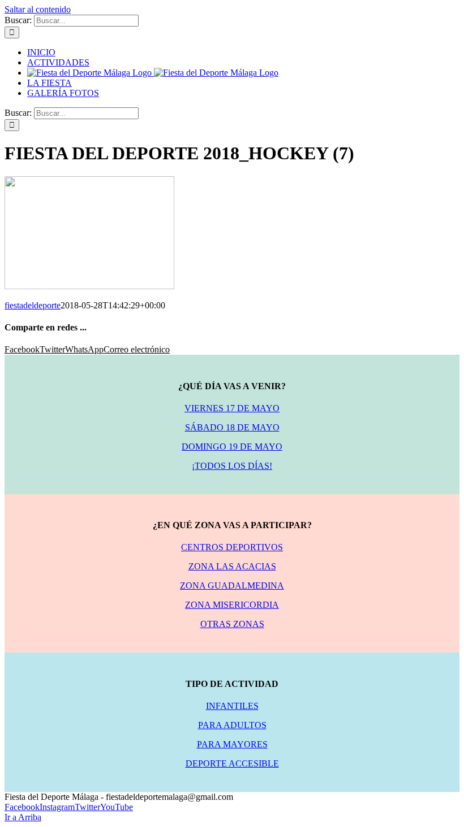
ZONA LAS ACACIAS (232, 566)
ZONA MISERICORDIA (232, 605)
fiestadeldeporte (33, 305)
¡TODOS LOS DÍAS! (232, 466)
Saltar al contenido (38, 9)
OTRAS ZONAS (232, 624)
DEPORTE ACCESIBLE (232, 763)
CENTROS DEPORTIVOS (232, 547)
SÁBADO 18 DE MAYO (232, 427)
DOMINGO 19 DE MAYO (232, 446)
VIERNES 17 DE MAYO (232, 408)
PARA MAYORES (232, 744)
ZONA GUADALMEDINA (232, 585)
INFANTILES (232, 706)
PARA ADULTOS (232, 725)
